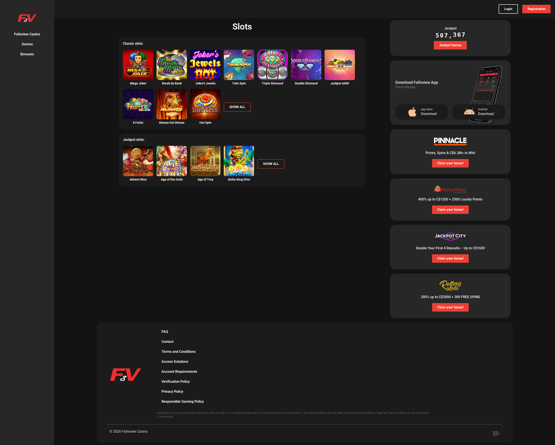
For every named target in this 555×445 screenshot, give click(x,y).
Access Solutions (175, 362)
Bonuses (27, 54)
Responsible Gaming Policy (183, 401)
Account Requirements (179, 371)
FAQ (165, 332)
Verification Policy (176, 381)
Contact (167, 342)
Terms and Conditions (179, 352)
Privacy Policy (172, 391)
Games (27, 44)
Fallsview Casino (27, 34)
